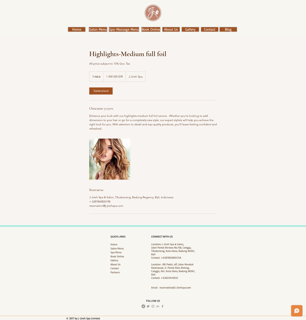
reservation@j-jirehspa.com (175, 287)
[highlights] (109, 159)
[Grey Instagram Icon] (153, 306)
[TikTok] (143, 306)
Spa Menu (116, 252)
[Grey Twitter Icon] (148, 306)
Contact (114, 268)
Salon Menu (117, 248)
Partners (115, 272)
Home (113, 244)
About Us (115, 264)
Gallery (114, 260)
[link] (101, 91)
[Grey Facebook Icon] (162, 306)
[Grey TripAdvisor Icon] (158, 306)
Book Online (117, 256)
